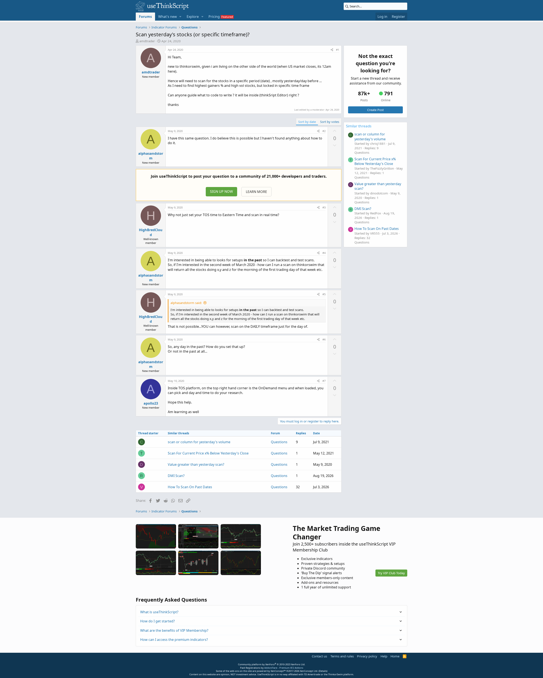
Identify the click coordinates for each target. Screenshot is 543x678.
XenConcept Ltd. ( (309, 670)
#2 (324, 131)
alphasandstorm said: (186, 303)
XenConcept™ (278, 670)
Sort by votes (329, 122)
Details (323, 670)
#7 (324, 381)
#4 (324, 253)
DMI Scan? (176, 475)
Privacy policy (367, 656)
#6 (324, 339)
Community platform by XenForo (271, 664)
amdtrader (147, 41)
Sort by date (307, 122)
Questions (279, 442)
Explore (193, 16)
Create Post (375, 110)
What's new (167, 16)
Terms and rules (342, 656)
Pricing (214, 16)
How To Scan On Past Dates (190, 487)
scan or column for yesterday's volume (199, 442)
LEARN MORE (256, 191)
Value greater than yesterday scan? (196, 464)
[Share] (331, 49)
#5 (324, 294)
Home (394, 656)
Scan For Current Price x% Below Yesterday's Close (208, 453)
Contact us (319, 656)
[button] (180, 17)
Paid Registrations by (271, 667)
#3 (324, 207)
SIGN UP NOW (221, 191)
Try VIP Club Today (391, 573)
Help (384, 656)
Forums (145, 16)
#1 (337, 50)
